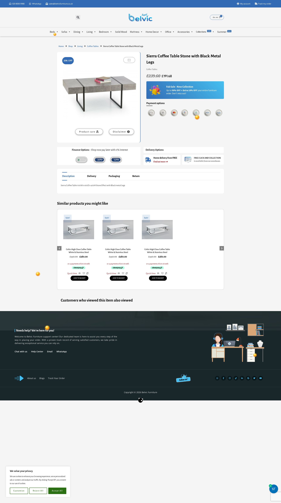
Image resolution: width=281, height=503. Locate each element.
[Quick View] (79, 273)
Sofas (64, 31)
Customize (19, 491)
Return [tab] (136, 176)
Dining (76, 31)
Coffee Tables (93, 46)
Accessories (184, 31)
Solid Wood (121, 31)
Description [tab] (68, 176)
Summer (224, 31)
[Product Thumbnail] (129, 60)
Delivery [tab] (91, 176)
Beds (52, 31)
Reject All (38, 491)
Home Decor (152, 31)
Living (89, 31)
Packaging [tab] (114, 176)
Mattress (134, 31)
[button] (78, 17)
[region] (38, 481)
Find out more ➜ (160, 162)
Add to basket (79, 278)
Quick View (72, 273)
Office (168, 31)
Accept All (57, 491)
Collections (203, 31)
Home (61, 46)
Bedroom (104, 31)
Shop (70, 46)
